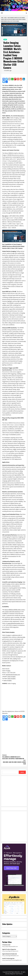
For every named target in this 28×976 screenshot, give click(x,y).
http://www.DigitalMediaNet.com (10, 955)
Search (22, 772)
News (5, 39)
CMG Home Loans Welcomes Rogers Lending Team (14, 762)
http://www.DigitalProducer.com (10, 951)
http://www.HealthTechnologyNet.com (12, 960)
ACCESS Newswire (18, 116)
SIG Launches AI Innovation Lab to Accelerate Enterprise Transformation (13, 756)
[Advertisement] (14, 736)
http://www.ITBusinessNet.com (10, 946)
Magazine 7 (13, 973)
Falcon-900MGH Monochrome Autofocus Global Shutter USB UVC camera (13, 123)
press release (14, 711)
